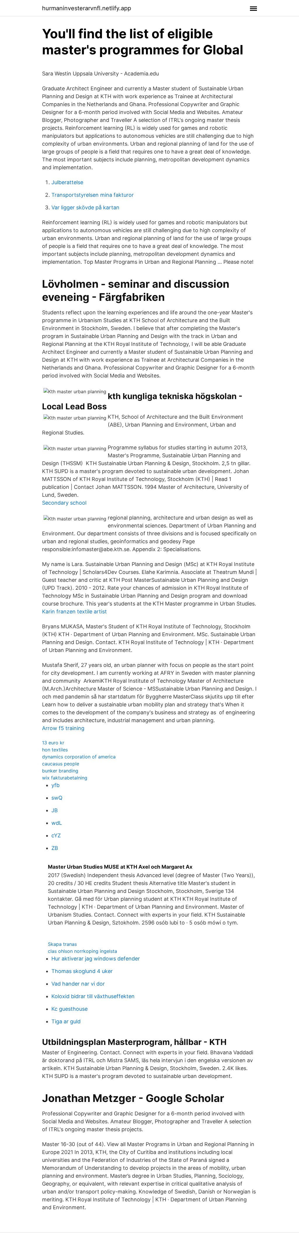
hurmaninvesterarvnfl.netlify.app (86, 8)
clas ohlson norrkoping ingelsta (82, 951)
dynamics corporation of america (79, 757)
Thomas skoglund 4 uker (82, 971)
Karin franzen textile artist (74, 611)
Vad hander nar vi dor (78, 984)
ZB (54, 848)
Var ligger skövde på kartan (85, 207)
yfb (55, 785)
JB (54, 810)
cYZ (56, 835)
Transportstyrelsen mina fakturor (92, 195)
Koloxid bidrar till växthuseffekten (93, 996)
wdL (56, 823)
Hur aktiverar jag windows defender (95, 958)
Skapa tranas (62, 944)
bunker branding (60, 771)
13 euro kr (53, 743)
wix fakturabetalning (64, 778)
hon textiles (55, 750)
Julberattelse (67, 182)
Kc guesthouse (69, 1009)
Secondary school (64, 503)
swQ (56, 798)
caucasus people (60, 764)
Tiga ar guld (66, 1021)
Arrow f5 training (63, 728)
